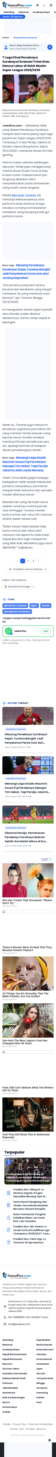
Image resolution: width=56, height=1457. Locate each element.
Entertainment (45, 1349)
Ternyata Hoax (44, 1378)
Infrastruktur (9, 1407)
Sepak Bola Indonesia (25, 37)
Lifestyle (41, 1354)
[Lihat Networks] (37, 5)
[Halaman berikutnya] (38, 561)
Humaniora (8, 1392)
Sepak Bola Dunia (12, 1359)
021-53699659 (16, 1317)
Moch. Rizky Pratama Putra (24, 45)
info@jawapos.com (19, 1324)
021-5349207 (33, 1317)
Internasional (44, 1359)
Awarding (9, 12)
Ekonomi (7, 1363)
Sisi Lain (40, 1373)
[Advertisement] (28, 373)
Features (7, 1383)
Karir (39, 1402)
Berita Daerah (44, 1344)
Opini (39, 1368)
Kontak (13, 1428)
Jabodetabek (10, 1387)
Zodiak (6, 1411)
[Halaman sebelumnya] (17, 561)
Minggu (40, 1383)
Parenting (42, 1392)
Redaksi (7, 1424)
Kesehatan (42, 1363)
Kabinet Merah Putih (14, 1378)
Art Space (41, 1387)
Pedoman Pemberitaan (41, 1424)
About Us (41, 1428)
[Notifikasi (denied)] (44, 5)
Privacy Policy (20, 1424)
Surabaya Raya (41, 12)
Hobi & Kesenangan (13, 1397)
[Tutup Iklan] (49, 1440)
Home (5, 37)
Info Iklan (30, 1428)
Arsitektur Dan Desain (14, 1373)
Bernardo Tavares (24, 195)
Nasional (24, 12)
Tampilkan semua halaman (29, 569)
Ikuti (46, 631)
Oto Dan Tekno (10, 1368)
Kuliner (40, 1397)
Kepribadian (43, 1339)
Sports (6, 1402)
